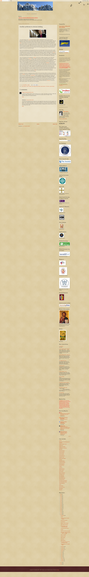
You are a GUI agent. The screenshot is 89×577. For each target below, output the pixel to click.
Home (38, 124)
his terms (48, 80)
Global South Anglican (62, 458)
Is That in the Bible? (62, 462)
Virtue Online (61, 485)
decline (35, 57)
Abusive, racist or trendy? (65, 523)
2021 (61, 501)
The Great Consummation (63, 480)
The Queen (47, 86)
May (62, 555)
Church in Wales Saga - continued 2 (64, 354)
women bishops (52, 86)
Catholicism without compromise (63, 422)
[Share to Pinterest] (37, 84)
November (62, 546)
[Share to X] (35, 84)
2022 (61, 500)
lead (53, 52)
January (62, 560)
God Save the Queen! (64, 520)
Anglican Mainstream (63, 431)
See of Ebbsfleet (61, 476)
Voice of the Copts (62, 487)
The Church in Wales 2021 (63, 387)
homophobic (33, 75)
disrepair (47, 62)
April (62, 556)
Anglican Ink (61, 445)
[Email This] (33, 84)
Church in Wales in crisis (63, 371)
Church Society (61, 454)
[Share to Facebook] (36, 84)
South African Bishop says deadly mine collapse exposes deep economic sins (65, 414)
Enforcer (23, 92)
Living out (60, 467)
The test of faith (63, 536)
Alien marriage (63, 537)
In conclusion (61, 346)
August (62, 550)
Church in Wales (28, 86)
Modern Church (61, 470)
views (29, 39)
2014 (61, 511)
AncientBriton (27, 5)
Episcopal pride (61, 392)
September (62, 549)
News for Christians (62, 472)
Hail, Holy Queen (62, 423)
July (61, 552)
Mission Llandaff (61, 376)
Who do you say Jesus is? (64, 419)
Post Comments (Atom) (26, 126)
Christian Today (61, 453)
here (30, 13)
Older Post (55, 124)
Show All (70, 436)
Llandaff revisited (61, 365)
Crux (61, 412)
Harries (30, 58)
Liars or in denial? (63, 534)
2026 (61, 494)
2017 (61, 507)
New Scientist (61, 471)
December (62, 515)
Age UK (60, 440)
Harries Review (38, 86)
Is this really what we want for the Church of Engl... (65, 542)
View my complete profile (63, 118)
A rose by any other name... (65, 528)
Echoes (62, 529)
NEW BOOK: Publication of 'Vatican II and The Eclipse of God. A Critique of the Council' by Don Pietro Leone (65, 428)
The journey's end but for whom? (64, 382)
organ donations (43, 86)
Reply (23, 106)
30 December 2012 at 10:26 (29, 92)
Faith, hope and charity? (64, 524)
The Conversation (61, 479)
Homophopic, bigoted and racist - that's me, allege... (65, 533)
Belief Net (60, 449)
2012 (61, 514)
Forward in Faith (61, 457)
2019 (61, 504)
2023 (61, 498)
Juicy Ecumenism (62, 463)
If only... (62, 516)
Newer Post (20, 124)
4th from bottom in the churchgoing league (64, 526)
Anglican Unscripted (62, 446)
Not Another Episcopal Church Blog (63, 418)
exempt (23, 74)
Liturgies (60, 466)
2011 (61, 562)
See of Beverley (61, 475)
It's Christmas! (63, 521)
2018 (61, 505)
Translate (66, 52)
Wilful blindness (63, 540)
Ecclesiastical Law (62, 455)
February (62, 559)
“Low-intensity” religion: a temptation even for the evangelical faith (63, 433)
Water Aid (60, 489)
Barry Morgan (24, 86)
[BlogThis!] (34, 84)
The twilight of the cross (62, 360)
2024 (61, 497)
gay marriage (34, 86)
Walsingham (61, 488)
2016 (61, 508)
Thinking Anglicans (62, 483)
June (62, 553)
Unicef (60, 484)
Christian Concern (61, 450)
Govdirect (60, 459)
